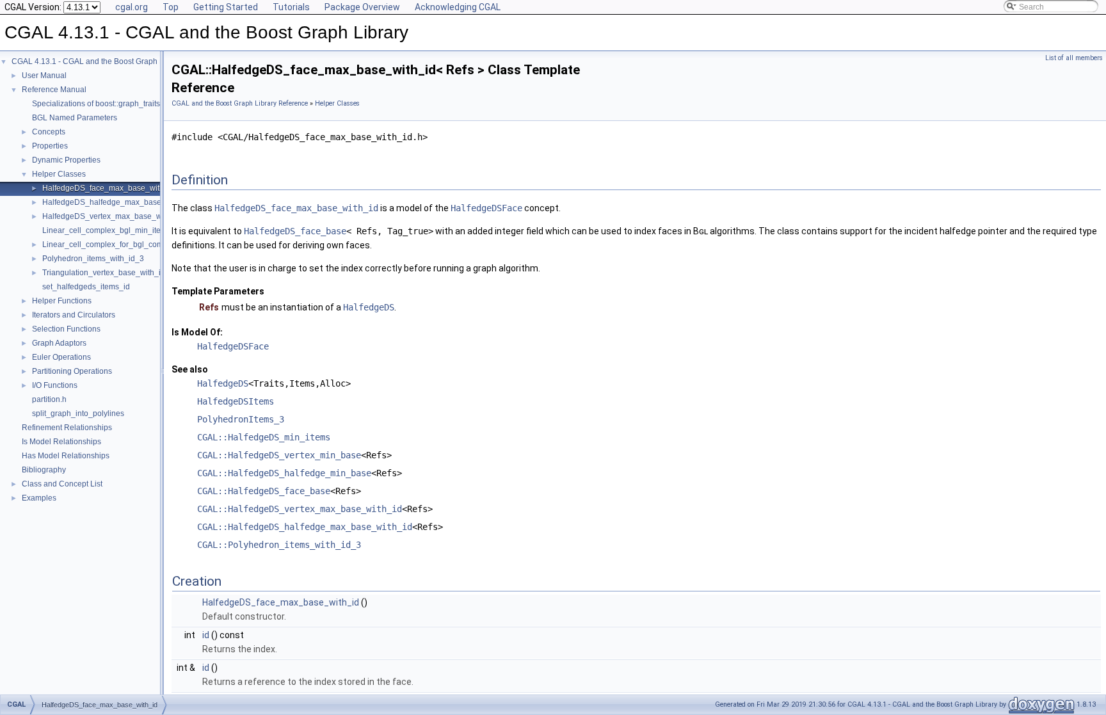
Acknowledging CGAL (458, 7)
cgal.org (131, 7)
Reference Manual (54, 89)
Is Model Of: (197, 332)
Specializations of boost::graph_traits (96, 103)
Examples (39, 498)
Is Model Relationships (61, 441)
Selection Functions (66, 329)
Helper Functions (62, 300)
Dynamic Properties (66, 160)
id (205, 635)
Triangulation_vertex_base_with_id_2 (108, 272)
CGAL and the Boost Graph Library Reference (240, 103)
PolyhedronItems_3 (240, 419)
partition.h (49, 399)
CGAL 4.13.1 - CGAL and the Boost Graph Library (98, 61)
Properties (50, 145)
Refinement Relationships (67, 427)
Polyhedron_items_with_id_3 (93, 258)
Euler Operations (61, 357)
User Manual (44, 75)
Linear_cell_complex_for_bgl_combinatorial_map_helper (142, 244)
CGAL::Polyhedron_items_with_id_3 (279, 545)
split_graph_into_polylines (78, 413)
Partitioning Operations (72, 371)
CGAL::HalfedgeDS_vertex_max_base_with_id (299, 509)
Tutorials (291, 7)
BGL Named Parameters (74, 117)
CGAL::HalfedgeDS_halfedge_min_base (284, 473)
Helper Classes (59, 174)
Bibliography (44, 469)
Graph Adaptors (59, 343)
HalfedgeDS (368, 307)
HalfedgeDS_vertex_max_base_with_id (111, 216)
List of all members (1074, 58)
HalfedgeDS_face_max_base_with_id (108, 188)
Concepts (48, 131)
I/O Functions (54, 385)
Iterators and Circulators (73, 314)
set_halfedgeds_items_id (86, 286)
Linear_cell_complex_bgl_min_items (106, 230)
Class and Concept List (62, 483)
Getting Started (225, 7)
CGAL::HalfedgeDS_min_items (263, 437)
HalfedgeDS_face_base (295, 231)
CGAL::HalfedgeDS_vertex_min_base (279, 455)
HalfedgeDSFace (486, 208)
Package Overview (362, 7)
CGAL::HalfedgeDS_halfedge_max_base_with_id (304, 527)
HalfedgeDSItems (235, 401)
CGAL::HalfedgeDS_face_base (263, 491)
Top (171, 7)
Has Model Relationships (65, 455)
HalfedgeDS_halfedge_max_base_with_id (116, 202)
